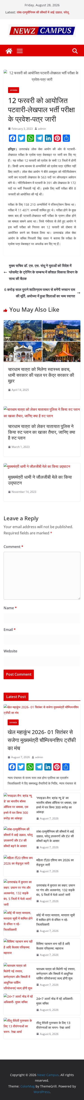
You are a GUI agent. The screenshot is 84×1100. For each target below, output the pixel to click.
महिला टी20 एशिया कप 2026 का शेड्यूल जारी (55, 862)
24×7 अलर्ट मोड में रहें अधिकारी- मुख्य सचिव (54, 1000)
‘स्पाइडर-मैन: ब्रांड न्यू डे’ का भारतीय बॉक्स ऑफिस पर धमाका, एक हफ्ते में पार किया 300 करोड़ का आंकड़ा (56, 805)
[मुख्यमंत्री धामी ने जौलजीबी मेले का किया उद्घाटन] (37, 466)
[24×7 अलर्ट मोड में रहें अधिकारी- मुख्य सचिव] (18, 1004)
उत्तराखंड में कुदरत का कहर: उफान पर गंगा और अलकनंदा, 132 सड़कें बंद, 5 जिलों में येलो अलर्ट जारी (55, 890)
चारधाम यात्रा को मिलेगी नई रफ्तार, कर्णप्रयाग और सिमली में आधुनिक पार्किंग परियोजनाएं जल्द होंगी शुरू (55, 973)
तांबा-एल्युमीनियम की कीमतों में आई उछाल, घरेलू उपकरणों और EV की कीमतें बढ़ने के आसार (43, 14)
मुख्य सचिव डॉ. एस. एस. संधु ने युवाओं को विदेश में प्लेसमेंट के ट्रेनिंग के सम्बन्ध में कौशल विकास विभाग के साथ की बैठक (43, 272)
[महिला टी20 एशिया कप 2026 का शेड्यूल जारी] (18, 865)
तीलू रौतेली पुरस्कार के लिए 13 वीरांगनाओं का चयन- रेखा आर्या (53, 1025)
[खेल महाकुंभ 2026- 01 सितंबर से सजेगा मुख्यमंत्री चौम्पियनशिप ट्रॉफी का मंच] (42, 709)
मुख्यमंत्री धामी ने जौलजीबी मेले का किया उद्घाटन (40, 480)
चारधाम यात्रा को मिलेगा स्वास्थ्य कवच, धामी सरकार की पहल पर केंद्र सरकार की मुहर (41, 375)
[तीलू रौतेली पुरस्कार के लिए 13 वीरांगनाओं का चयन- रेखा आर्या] (18, 1028)
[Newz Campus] (9, 51)
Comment (13, 546)
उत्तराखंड (13, 90)
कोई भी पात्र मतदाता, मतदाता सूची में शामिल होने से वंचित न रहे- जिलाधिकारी (55, 920)
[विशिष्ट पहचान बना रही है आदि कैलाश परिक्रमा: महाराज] (18, 949)
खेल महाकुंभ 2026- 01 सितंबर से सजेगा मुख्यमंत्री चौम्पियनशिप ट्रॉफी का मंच (42, 740)
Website (10, 651)
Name (10, 607)
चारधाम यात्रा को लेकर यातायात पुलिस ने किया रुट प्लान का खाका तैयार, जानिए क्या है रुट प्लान (41, 432)
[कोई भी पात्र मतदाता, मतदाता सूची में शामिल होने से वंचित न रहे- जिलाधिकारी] (18, 923)
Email (10, 629)
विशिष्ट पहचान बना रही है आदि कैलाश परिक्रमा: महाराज (53, 945)
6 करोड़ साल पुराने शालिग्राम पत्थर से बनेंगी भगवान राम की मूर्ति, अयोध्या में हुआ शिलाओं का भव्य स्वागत (39, 292)
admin (42, 129)
